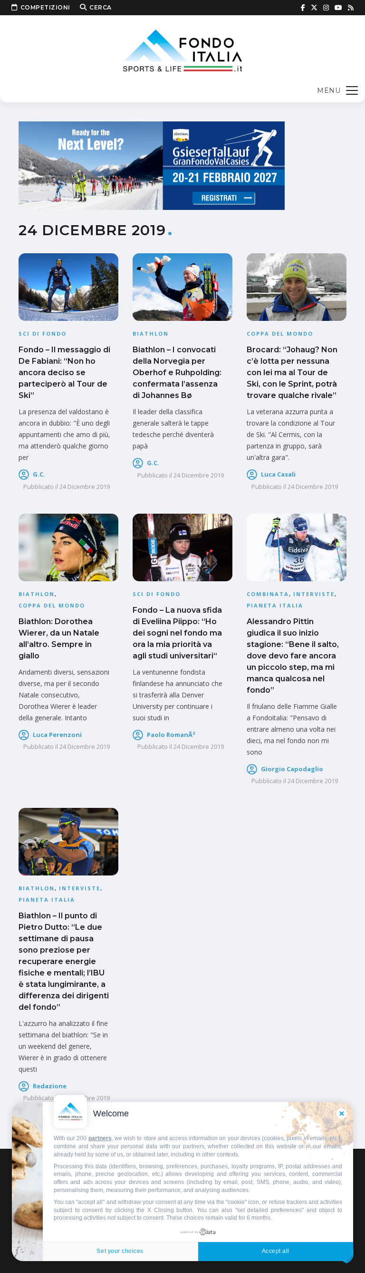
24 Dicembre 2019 (84, 486)
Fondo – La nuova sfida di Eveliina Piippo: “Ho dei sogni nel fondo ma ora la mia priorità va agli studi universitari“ (177, 633)
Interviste (314, 593)
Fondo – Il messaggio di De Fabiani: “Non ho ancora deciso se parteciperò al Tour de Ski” (64, 372)
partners (100, 1138)
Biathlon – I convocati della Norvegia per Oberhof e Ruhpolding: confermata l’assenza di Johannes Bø (177, 372)
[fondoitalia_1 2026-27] (152, 164)
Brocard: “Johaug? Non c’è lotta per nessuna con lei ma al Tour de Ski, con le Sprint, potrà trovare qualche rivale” (292, 372)
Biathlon (151, 333)
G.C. (39, 474)
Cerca (100, 7)
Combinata (268, 593)
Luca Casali (278, 474)
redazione (50, 1086)
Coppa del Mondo (280, 333)
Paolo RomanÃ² (171, 734)
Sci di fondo (43, 333)
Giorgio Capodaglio (292, 769)
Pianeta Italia (275, 605)
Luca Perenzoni (57, 734)
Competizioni (45, 7)
